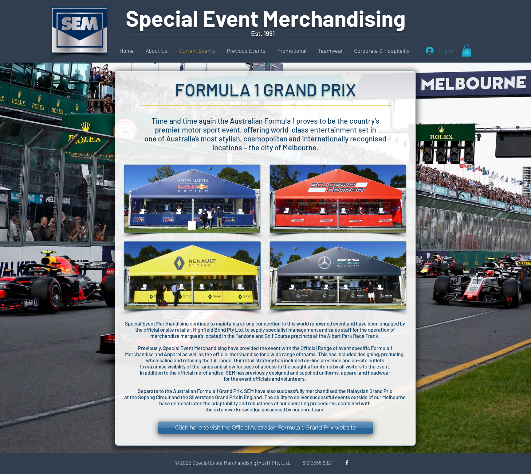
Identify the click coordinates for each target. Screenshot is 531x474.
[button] (467, 50)
